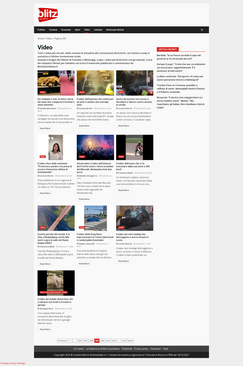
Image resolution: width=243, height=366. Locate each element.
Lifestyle (98, 30)
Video (87, 30)
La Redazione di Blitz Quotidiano (103, 348)
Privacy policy (141, 348)
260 (102, 340)
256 (80, 340)
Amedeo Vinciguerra (88, 176)
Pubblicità (127, 348)
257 (85, 340)
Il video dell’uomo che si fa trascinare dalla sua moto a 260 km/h (134, 147)
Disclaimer (155, 348)
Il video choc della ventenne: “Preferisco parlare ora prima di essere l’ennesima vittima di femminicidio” (56, 147)
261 (108, 340)
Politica (41, 30)
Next (130, 340)
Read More (45, 128)
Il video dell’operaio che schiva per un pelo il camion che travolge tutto (95, 83)
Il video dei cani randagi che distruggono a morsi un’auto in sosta (134, 218)
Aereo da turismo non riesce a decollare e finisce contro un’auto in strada (134, 83)
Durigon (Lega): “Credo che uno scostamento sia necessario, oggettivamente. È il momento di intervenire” (181, 67)
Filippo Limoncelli (87, 244)
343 (124, 340)
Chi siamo (79, 348)
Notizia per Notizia (115, 30)
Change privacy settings (12, 363)
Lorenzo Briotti (86, 108)
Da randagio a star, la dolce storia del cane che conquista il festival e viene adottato (56, 83)
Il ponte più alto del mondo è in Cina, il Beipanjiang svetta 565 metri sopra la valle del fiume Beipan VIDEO (56, 218)
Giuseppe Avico (46, 308)
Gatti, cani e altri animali (50, 292)
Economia (66, 30)
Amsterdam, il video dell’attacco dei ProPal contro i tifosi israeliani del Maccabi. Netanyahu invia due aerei (95, 147)
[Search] (202, 30)
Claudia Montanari (48, 108)
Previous (62, 340)
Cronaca (53, 30)
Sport (77, 30)
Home (41, 38)
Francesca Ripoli (125, 173)
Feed (165, 348)
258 (91, 340)
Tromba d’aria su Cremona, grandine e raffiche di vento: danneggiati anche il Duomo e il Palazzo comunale (181, 88)
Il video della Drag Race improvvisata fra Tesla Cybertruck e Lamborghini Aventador (95, 218)
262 (113, 340)
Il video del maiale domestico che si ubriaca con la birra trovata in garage (56, 283)
